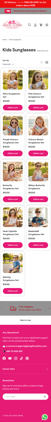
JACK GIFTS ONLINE (16, 416)
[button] (41, 25)
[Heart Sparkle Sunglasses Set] (13, 217)
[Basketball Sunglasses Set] (38, 217)
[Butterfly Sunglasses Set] (13, 171)
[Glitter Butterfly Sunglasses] (38, 171)
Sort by (6, 60)
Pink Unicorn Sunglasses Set (36, 95)
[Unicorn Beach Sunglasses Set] (38, 125)
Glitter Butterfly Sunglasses (36, 187)
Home (5, 40)
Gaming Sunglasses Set (11, 279)
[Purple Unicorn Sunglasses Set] (13, 125)
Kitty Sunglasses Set (11, 95)
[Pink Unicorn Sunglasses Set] (38, 80)
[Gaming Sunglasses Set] (13, 263)
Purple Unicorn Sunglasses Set (11, 141)
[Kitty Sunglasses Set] (13, 80)
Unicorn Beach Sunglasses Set (36, 141)
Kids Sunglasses (15, 40)
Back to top (25, 320)
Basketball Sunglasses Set (36, 233)
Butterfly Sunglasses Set (11, 187)
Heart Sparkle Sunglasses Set (11, 233)
